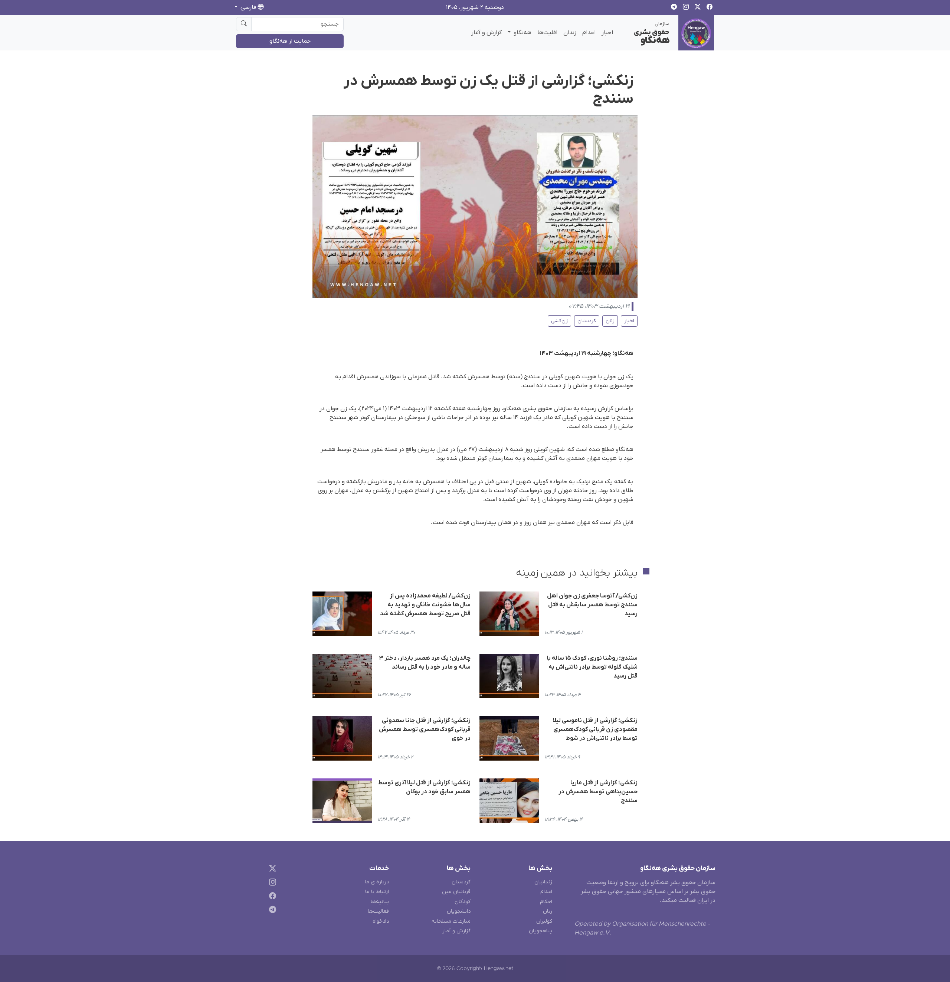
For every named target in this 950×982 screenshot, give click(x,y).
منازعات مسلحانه (451, 921)
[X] (271, 869)
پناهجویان (540, 931)
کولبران (544, 921)
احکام (546, 901)
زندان (569, 32)
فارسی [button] (248, 7)
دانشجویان (459, 911)
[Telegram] (271, 910)
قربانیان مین (456, 891)
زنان (610, 320)
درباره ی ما (377, 882)
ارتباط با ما (377, 891)
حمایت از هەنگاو (290, 41)
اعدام (589, 32)
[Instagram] (271, 883)
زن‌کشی (559, 320)
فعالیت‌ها (378, 911)
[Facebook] (271, 897)
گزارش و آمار (486, 32)
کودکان (463, 901)
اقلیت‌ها (547, 32)
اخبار (607, 32)
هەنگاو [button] (521, 32)
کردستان (586, 320)
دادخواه (381, 921)
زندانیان (543, 882)
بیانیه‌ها (380, 901)
